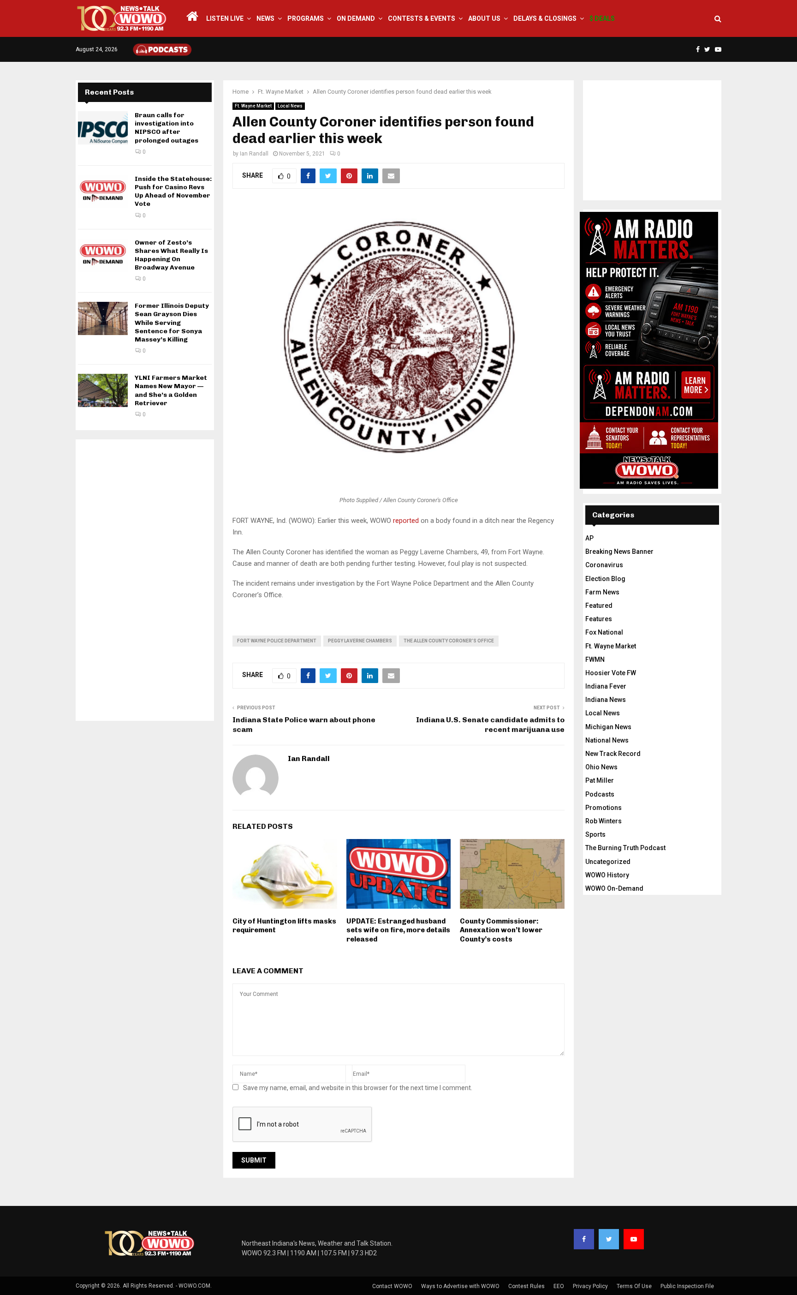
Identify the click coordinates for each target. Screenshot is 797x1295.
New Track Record (613, 753)
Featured (599, 605)
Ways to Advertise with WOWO (460, 1286)
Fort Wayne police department (276, 640)
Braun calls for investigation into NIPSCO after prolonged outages (166, 127)
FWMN (595, 659)
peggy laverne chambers (360, 640)
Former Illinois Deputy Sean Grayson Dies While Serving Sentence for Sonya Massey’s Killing (172, 322)
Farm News (602, 592)
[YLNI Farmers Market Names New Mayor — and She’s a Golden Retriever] (103, 390)
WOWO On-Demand (614, 888)
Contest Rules (526, 1286)
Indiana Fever (605, 686)
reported (406, 520)
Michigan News (608, 727)
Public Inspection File (687, 1286)
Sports (595, 834)
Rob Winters (603, 821)
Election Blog (605, 578)
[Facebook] (584, 1239)
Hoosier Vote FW (610, 673)
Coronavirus (604, 565)
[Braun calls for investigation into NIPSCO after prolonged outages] (103, 127)
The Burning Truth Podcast (625, 847)
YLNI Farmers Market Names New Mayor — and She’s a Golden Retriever (171, 390)
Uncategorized (607, 861)
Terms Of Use (634, 1286)
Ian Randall (254, 153)
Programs (305, 18)
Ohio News (601, 767)
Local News (290, 105)
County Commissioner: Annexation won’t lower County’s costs (501, 930)
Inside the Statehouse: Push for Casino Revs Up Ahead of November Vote (173, 191)
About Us (484, 18)
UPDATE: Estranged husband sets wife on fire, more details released (398, 930)
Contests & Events (421, 18)
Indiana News (605, 699)
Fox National (604, 632)
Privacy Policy (590, 1286)
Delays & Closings (545, 18)
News (265, 18)
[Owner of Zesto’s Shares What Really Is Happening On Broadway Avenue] (103, 255)
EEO (558, 1286)
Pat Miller (599, 780)
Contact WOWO (392, 1286)
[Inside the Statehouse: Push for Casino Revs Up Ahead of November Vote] (103, 191)
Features (598, 619)
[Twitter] (609, 1239)
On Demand (356, 18)
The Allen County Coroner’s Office (449, 640)
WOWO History (607, 875)
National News (607, 740)
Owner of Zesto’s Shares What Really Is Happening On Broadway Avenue (171, 255)
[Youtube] (634, 1239)
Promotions (603, 807)
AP (589, 538)
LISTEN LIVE (225, 18)
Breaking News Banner (619, 551)
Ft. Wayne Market (253, 105)
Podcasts (599, 794)
